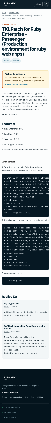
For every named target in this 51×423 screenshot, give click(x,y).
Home (4, 12)
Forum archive (14, 12)
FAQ (26, 397)
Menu (38, 4)
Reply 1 (6, 306)
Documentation (16, 397)
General (6, 61)
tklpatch (16, 61)
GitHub (40, 397)
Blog (32, 397)
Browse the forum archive (16, 84)
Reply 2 (6, 331)
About (4, 397)
